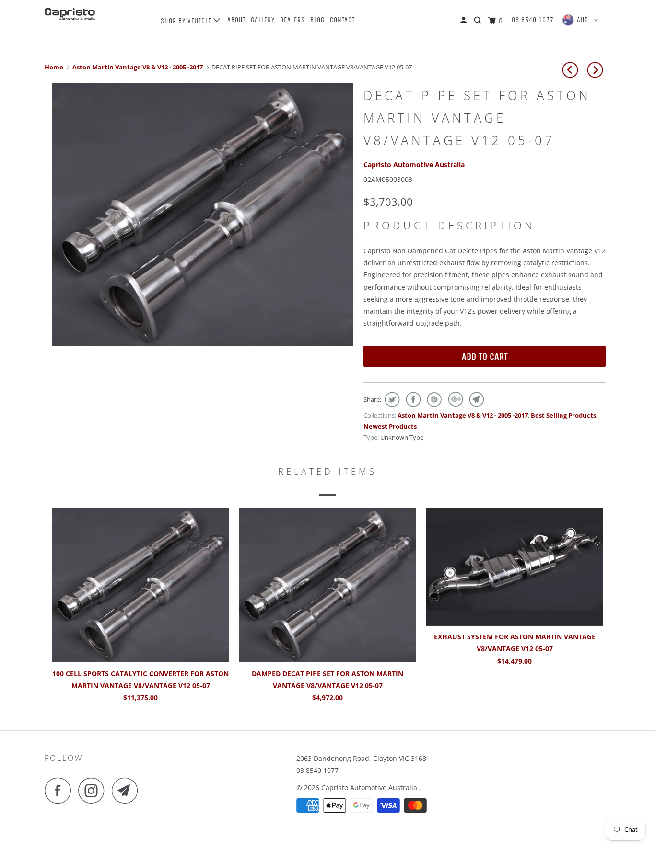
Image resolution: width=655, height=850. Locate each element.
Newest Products (390, 426)
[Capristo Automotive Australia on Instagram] (94, 790)
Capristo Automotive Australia (414, 164)
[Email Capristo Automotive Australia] (127, 790)
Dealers (292, 20)
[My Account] (464, 20)
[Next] (596, 70)
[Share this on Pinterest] (433, 399)
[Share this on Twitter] (391, 399)
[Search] (478, 20)
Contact (342, 20)
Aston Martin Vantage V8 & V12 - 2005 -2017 (463, 415)
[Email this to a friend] (475, 399)
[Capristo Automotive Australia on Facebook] (60, 790)
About (236, 20)
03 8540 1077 (533, 20)
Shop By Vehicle (187, 21)
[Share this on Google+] (454, 399)
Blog (317, 20)
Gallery (263, 20)
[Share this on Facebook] (412, 399)
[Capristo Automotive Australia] (94, 14)
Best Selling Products (563, 415)
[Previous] (571, 70)
